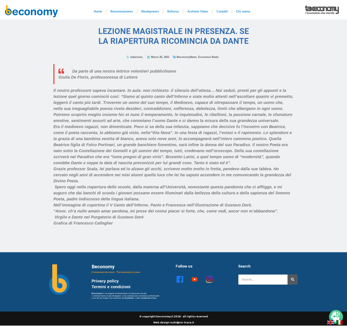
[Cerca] (293, 280)
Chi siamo (243, 11)
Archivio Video (197, 11)
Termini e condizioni (111, 287)
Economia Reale (208, 56)
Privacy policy (106, 281)
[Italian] (339, 322)
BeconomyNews (187, 56)
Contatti (222, 11)
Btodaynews (150, 11)
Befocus (173, 11)
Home (98, 11)
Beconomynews (121, 11)
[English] (330, 322)
